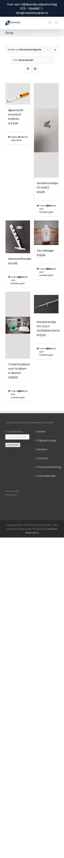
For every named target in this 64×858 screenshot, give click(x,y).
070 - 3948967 (30, 9)
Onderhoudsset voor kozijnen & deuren (19, 368)
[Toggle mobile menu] (57, 22)
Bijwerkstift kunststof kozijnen (15, 114)
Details (23, 136)
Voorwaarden (46, 476)
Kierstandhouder (19, 259)
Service (42, 449)
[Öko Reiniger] (46, 232)
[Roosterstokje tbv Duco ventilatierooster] (46, 304)
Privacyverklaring (47, 467)
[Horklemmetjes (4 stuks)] (46, 130)
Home (41, 432)
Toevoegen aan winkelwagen (42, 209)
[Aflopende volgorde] (55, 49)
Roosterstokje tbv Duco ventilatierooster (48, 326)
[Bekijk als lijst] (34, 68)
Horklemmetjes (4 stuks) (47, 185)
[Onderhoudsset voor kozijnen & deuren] (18, 325)
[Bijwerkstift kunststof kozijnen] (18, 94)
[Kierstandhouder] (18, 236)
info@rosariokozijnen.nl (32, 13)
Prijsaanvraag (46, 440)
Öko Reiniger (45, 251)
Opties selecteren (14, 138)
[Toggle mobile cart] (49, 22)
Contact (43, 458)
